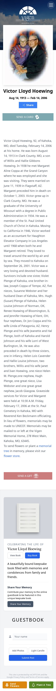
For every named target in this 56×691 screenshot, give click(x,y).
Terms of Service (36, 677)
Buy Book (32, 555)
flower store (12, 456)
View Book (15, 555)
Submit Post (28, 657)
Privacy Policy (19, 677)
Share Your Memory (20, 604)
